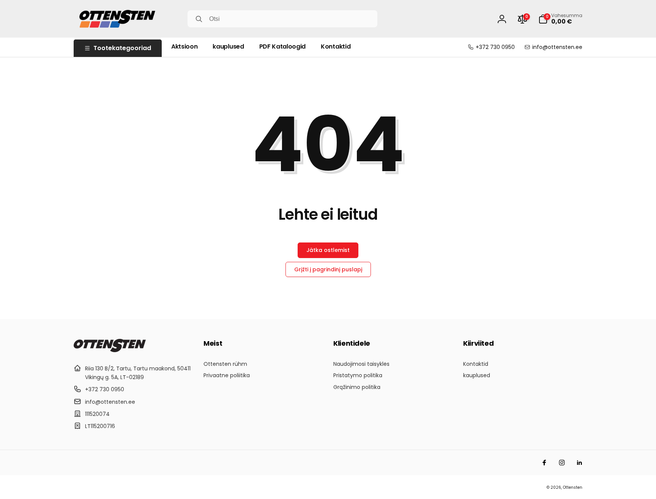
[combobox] (282, 18)
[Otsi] (199, 19)
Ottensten (572, 487)
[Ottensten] (110, 350)
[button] (560, 19)
